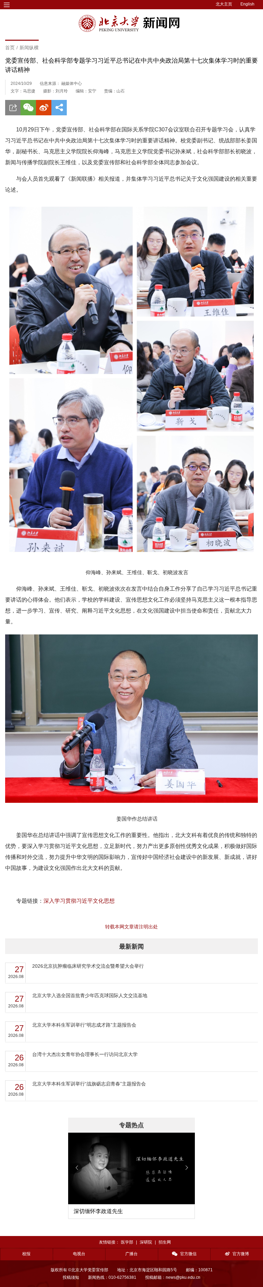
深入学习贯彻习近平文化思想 (79, 901)
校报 (26, 1253)
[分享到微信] (28, 107)
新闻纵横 (29, 47)
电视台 (79, 1253)
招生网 (165, 1242)
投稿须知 (71, 1277)
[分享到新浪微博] (43, 107)
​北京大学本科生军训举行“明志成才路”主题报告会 (84, 1025)
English (247, 4)
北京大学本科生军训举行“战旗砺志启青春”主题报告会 (89, 1083)
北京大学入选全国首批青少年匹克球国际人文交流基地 (89, 995)
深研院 (146, 1242)
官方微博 (241, 1253)
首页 (10, 47)
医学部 (127, 1242)
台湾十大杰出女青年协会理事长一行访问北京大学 (85, 1054)
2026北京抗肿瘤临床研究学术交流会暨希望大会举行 (88, 966)
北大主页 (224, 4)
